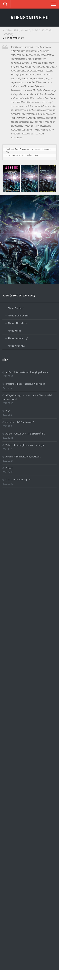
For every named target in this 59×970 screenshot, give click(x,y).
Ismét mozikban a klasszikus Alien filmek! (25, 383)
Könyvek (25, 30)
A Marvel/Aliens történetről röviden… (23, 456)
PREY (7, 410)
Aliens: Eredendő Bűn (18, 315)
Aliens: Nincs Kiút (16, 345)
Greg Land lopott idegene (17, 479)
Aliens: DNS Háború (17, 323)
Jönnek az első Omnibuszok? (19, 422)
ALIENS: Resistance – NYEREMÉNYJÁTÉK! (25, 433)
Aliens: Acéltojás (16, 308)
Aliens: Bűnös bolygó (18, 338)
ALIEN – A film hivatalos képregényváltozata (26, 372)
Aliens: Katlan (14, 330)
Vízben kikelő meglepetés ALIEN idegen (24, 445)
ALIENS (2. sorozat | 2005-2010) (18, 295)
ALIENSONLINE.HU (29, 17)
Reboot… (9, 468)
